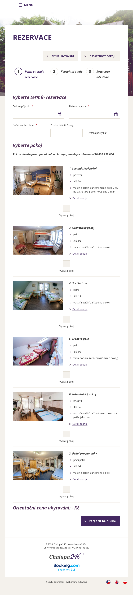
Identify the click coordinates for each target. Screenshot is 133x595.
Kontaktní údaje (71, 71)
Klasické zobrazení (55, 581)
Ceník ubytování (63, 56)
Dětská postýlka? (97, 132)
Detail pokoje (79, 198)
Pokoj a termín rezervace (34, 74)
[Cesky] (108, 583)
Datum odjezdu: (78, 106)
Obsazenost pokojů (103, 56)
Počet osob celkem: (24, 125)
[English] (117, 583)
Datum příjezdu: (22, 106)
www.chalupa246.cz (77, 544)
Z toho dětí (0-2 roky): (62, 125)
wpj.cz (84, 581)
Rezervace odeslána (103, 74)
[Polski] (125, 583)
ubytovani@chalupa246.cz (57, 547)
